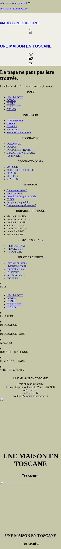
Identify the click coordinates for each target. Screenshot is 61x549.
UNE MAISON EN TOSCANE (19, 23)
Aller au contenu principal (13, 3)
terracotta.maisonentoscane (13, 8)
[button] (30, 16)
